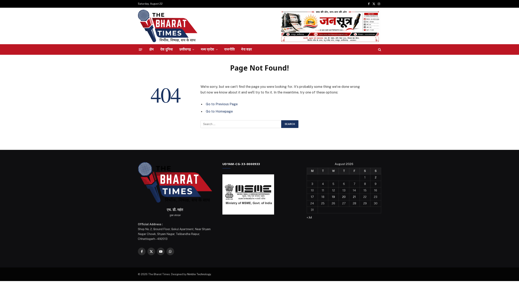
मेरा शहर (246, 49)
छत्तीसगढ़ (185, 49)
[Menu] (140, 49)
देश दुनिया (166, 49)
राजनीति (229, 49)
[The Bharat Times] (167, 26)
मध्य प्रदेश (207, 49)
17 (312, 197)
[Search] (379, 49)
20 (344, 197)
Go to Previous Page (222, 104)
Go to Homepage (219, 111)
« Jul (309, 217)
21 (354, 197)
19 (333, 197)
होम (151, 49)
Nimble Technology (199, 274)
